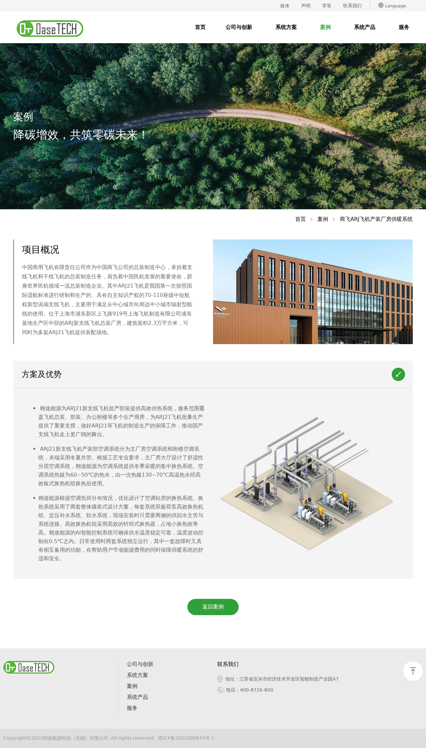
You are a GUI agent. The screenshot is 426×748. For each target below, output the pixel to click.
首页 (200, 27)
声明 (306, 5)
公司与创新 (239, 27)
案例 (325, 27)
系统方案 (286, 27)
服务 (404, 27)
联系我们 (352, 5)
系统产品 (364, 27)
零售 (326, 5)
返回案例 (213, 607)
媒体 (285, 5)
